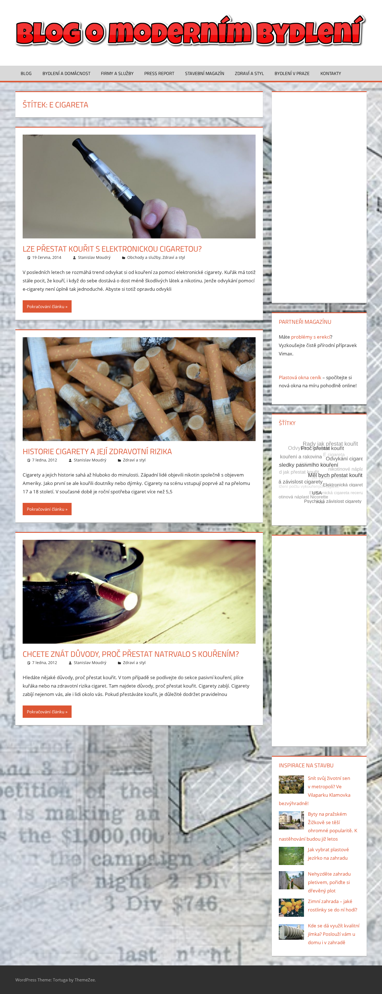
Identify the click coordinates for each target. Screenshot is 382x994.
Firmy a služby (117, 73)
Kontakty (330, 73)
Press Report (159, 73)
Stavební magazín (204, 73)
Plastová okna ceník (300, 377)
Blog (26, 73)
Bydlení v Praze (292, 73)
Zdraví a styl (249, 73)
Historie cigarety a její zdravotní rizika (97, 451)
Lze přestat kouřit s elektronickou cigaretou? (112, 249)
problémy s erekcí (310, 337)
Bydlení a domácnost (66, 73)
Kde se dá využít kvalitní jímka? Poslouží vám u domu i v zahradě (333, 934)
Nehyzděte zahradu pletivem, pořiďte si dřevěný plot (329, 882)
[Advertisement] (319, 196)
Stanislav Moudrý (94, 257)
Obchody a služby (144, 257)
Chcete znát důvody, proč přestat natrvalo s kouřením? (131, 654)
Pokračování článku (45, 306)
